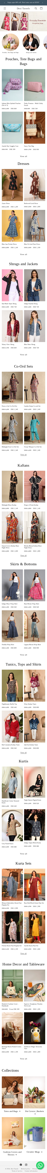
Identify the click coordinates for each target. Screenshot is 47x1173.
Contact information (31, 1171)
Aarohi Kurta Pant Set (31, 946)
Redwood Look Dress (31, 203)
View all (23, 156)
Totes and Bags (11, 1111)
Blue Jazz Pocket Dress (9, 244)
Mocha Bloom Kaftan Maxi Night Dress (33, 547)
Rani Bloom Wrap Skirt (31, 604)
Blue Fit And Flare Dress (32, 244)
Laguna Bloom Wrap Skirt (32, 644)
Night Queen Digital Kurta (32, 800)
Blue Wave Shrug (29, 344)
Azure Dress (6, 203)
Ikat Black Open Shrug (9, 304)
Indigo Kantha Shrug (30, 304)
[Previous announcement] (4, 2)
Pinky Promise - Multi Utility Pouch (33, 104)
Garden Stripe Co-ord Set (32, 406)
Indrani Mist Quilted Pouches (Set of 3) (11, 104)
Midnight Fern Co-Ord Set (10, 447)
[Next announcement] (42, 2)
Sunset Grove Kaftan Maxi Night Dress (10, 547)
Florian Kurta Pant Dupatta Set (12, 946)
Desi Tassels (14, 1168)
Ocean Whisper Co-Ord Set (33, 447)
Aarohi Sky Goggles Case (10, 146)
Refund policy (25, 1168)
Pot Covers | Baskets (34, 1111)
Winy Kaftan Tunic (30, 704)
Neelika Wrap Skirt (8, 644)
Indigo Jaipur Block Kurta (32, 843)
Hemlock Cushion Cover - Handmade (10, 1005)
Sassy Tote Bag (29, 146)
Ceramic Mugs (33, 1152)
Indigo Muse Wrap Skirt (9, 604)
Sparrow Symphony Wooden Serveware (33, 1005)
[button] (4, 8)
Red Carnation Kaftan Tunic (11, 745)
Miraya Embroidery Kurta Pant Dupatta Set (12, 904)
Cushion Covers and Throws (12, 1153)
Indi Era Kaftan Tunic (31, 745)
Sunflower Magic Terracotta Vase (33, 1048)
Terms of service (17, 1171)
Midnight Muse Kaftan (9, 505)
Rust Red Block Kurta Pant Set (34, 903)
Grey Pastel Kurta (7, 843)
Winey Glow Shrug (8, 344)
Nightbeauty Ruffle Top (9, 704)
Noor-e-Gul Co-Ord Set (9, 406)
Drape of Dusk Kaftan (31, 505)
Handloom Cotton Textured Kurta (10, 802)
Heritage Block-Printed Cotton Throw (11, 1048)
